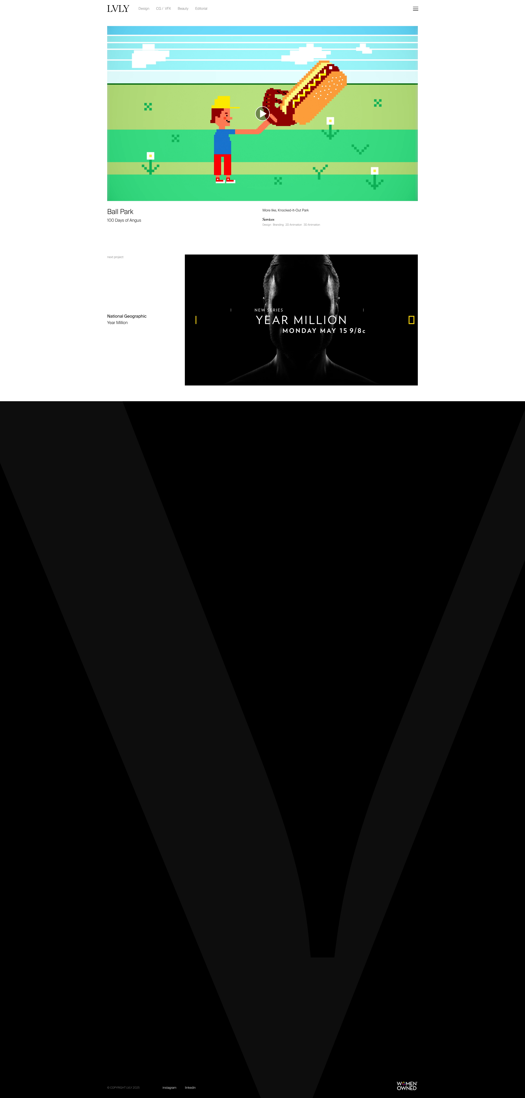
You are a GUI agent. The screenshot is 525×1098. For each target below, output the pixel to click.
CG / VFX (163, 8)
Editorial (201, 8)
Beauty (183, 8)
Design (143, 8)
